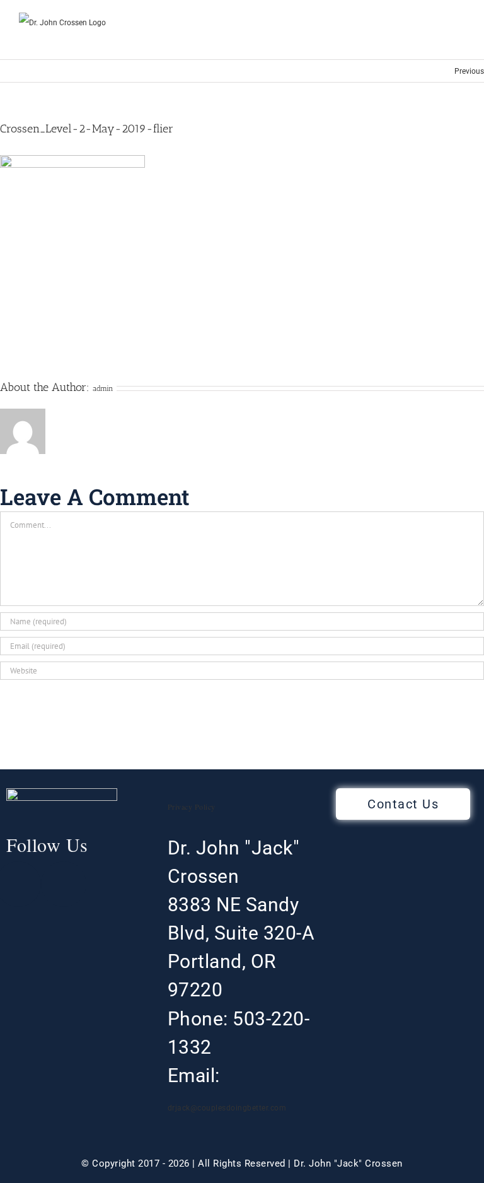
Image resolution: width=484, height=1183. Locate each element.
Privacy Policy (192, 806)
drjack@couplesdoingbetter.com (227, 1108)
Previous (469, 71)
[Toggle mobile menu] (460, 40)
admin (103, 388)
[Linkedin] (63, 884)
